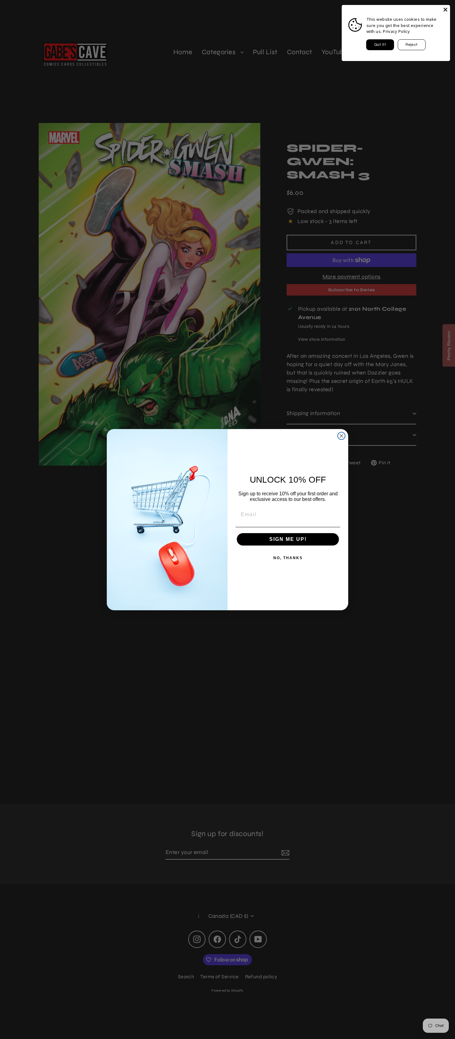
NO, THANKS (288, 558)
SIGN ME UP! (288, 539)
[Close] (445, 10)
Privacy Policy (396, 31)
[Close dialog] (341, 436)
